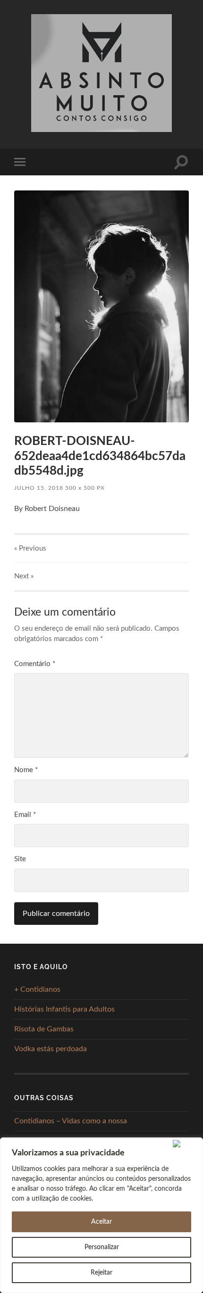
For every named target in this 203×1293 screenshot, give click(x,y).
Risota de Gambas (44, 1029)
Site (20, 859)
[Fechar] (186, 1143)
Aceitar (101, 1222)
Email (25, 814)
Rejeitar (101, 1272)
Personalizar (102, 1247)
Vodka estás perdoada (50, 1049)
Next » (24, 576)
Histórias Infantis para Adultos (64, 1009)
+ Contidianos (37, 989)
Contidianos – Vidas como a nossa (70, 1121)
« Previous (30, 548)
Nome (26, 770)
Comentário (34, 663)
